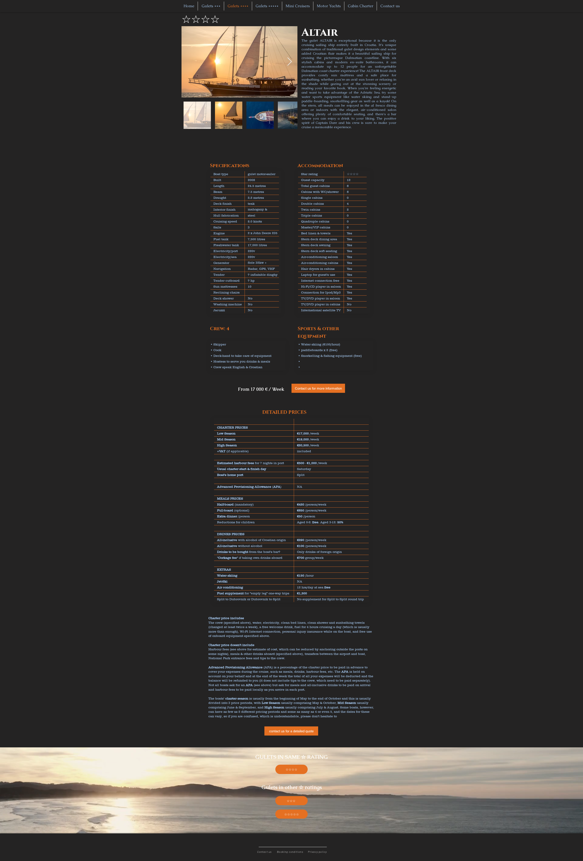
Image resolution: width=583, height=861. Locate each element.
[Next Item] (289, 61)
